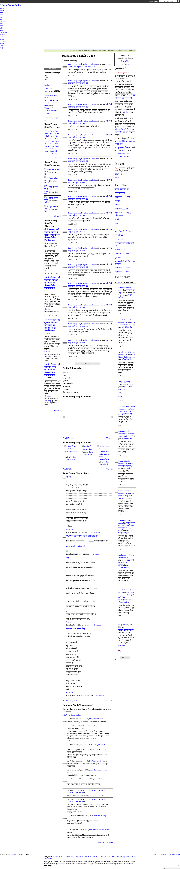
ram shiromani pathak (98, 770)
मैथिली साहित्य (128, 387)
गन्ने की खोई (119, 235)
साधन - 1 (118, 174)
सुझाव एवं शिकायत (124, 147)
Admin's (93, 64)
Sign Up (151, 1)
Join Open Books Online (72, 715)
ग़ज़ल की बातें (70, 857)
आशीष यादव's (130, 523)
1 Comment (95, 554)
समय (116, 223)
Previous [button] (64, 417)
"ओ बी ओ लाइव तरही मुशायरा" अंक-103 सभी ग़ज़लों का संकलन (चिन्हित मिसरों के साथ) (52, 282)
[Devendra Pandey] (47, 152)
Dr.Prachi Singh (95, 761)
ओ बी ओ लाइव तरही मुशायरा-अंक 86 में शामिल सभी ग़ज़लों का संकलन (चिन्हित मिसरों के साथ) (52, 234)
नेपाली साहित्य (53, 178)
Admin (14, 854)
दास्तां (117, 219)
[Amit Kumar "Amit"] (47, 142)
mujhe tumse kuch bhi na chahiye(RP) (104, 456)
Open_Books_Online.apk (75, 546)
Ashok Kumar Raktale (126, 320)
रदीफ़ (101, 857)
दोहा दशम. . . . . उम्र (122, 253)
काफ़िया (107, 857)
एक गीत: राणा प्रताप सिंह (75, 628)
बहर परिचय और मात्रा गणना (120, 857)
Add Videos (68, 469)
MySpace (49, 91)
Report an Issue (163, 854)
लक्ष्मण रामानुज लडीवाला (97, 744)
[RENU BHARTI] (52, 132)
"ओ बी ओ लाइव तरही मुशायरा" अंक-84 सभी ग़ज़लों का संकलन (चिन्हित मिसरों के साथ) (52, 369)
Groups (47, 105)
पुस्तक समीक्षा (53, 198)
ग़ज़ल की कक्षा (59, 857)
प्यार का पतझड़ (120, 249)
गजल (133, 292)
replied (85, 64)
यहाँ (123, 150)
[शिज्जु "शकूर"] (57, 152)
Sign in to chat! (167, 868)
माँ (115, 227)
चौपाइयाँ (117, 201)
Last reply (47, 314)
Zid (92, 725)
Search (178, 1)
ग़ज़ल (68, 558)
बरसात (117, 205)
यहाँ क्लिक (126, 112)
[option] (87, 417)
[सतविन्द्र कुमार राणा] (47, 132)
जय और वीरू (87, 449)
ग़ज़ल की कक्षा (53, 207)
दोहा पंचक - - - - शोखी (122, 197)
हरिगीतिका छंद (120, 193)
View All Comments (105, 843)
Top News (119, 282)
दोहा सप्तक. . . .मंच (121, 209)
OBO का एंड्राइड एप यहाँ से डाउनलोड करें (82, 536)
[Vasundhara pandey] (52, 147)
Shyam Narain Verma (126, 406)
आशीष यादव (122, 555)
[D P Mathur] (52, 152)
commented (122, 322)
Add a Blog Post (70, 701)
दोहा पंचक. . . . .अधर (122, 272)
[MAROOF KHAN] (57, 132)
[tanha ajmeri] (57, 147)
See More (122, 645)
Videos (46, 113)
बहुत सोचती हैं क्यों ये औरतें (123, 231)
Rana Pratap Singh (75, 64)
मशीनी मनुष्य (119, 239)
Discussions (48, 100)
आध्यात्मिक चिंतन (54, 170)
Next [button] (112, 417)
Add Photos (68, 438)
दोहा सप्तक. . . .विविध (122, 268)
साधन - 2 (118, 177)
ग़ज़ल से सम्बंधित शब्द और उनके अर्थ (87, 857)
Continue (47, 271)
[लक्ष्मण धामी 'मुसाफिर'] (47, 147)
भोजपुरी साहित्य (123, 533)
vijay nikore (123, 624)
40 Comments (100, 695)
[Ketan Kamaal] (52, 137)
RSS (63, 365)
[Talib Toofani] (52, 142)
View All (57, 158)
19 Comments (96, 625)
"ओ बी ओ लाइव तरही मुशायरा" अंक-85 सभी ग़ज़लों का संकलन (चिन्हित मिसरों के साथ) (52, 325)
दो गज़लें (69, 477)
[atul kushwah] (57, 142)
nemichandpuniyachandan (99, 830)
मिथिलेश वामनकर (95, 719)
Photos (46, 108)
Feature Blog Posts (51, 95)
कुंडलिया (118, 257)
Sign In (156, 1)
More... (88, 363)
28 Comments (95, 532)
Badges (155, 854)
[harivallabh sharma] (57, 137)
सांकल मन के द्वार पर (122, 189)
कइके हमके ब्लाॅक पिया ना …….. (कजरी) (126, 527)
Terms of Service (175, 854)
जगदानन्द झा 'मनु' (124, 382)
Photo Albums (49, 111)
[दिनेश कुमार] (47, 137)
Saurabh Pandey (100, 779)
